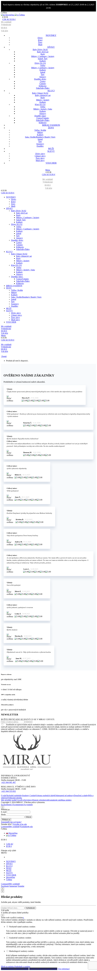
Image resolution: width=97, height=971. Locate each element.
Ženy (40, 42)
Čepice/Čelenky (42, 118)
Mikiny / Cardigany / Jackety (42, 56)
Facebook (5, 886)
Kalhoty (43, 61)
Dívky (40, 38)
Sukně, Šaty (42, 59)
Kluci (40, 40)
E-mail (3, 812)
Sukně (42, 72)
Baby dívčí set (42, 52)
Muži (40, 45)
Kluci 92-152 (40, 104)
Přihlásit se (6, 820)
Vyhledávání (30, 908)
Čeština (13, 835)
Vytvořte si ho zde (19, 824)
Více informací (64, 969)
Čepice (42, 81)
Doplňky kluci (40, 116)
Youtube (21, 886)
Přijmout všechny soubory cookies (15, 969)
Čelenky (42, 84)
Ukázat (28, 817)
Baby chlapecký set (43, 95)
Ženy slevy (40, 158)
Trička (42, 65)
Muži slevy (40, 160)
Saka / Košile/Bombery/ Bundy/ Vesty (40, 137)
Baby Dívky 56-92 (40, 49)
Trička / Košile (40, 130)
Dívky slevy (40, 154)
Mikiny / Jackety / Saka (42, 109)
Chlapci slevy (40, 156)
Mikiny (40, 132)
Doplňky (40, 146)
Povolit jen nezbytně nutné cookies (43, 969)
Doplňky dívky (40, 79)
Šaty (42, 74)
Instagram (13, 886)
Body (43, 54)
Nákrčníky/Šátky (43, 88)
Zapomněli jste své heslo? (11, 822)
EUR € (9, 846)
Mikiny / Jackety (42, 100)
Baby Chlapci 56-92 (40, 93)
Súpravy (42, 77)
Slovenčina (12, 833)
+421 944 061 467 (8, 782)
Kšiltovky (43, 86)
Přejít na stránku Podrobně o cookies (15, 966)
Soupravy (40, 144)
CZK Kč (9, 844)
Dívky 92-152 (40, 63)
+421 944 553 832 (8, 791)
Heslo (3, 814)
